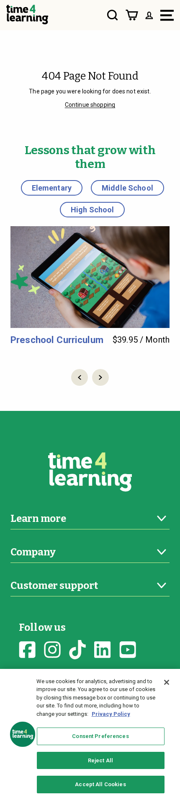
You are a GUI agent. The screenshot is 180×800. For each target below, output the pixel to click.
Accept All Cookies (100, 784)
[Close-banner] (166, 682)
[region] (90, 734)
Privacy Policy (111, 714)
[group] (90, 286)
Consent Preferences (100, 736)
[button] (79, 377)
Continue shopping (90, 104)
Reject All (100, 760)
